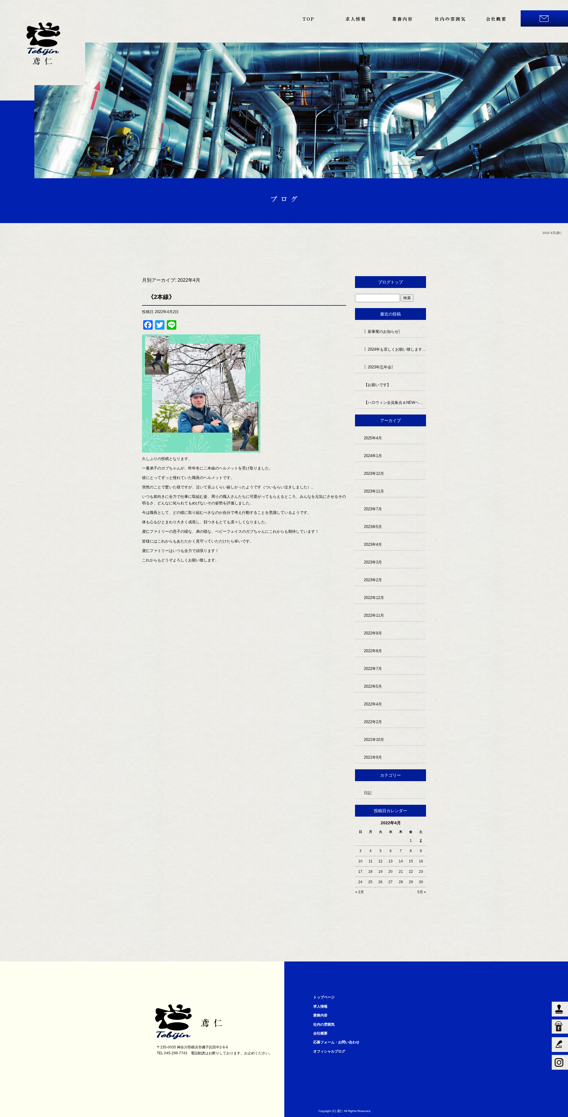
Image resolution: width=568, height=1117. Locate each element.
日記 (368, 793)
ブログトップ (390, 282)
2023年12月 (374, 473)
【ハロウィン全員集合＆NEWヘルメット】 (395, 402)
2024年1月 (373, 456)
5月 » (421, 892)
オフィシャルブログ (329, 1051)
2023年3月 (373, 562)
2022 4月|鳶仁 (552, 232)
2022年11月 (374, 615)
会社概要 (497, 18)
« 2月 (359, 892)
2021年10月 (374, 739)
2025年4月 (373, 438)
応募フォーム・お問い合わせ (544, 18)
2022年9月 (373, 633)
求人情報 (355, 18)
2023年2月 (373, 580)
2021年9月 (373, 757)
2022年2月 (373, 722)
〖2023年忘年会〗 (379, 367)
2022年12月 (374, 597)
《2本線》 (161, 297)
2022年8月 (373, 651)
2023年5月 (373, 526)
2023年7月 (373, 509)
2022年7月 (373, 668)
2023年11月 (374, 491)
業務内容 (402, 18)
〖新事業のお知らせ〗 (383, 331)
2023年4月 (373, 544)
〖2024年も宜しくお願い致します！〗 (395, 349)
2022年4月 (373, 704)
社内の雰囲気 (449, 18)
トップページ (307, 18)
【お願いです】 (377, 385)
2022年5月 (373, 686)
